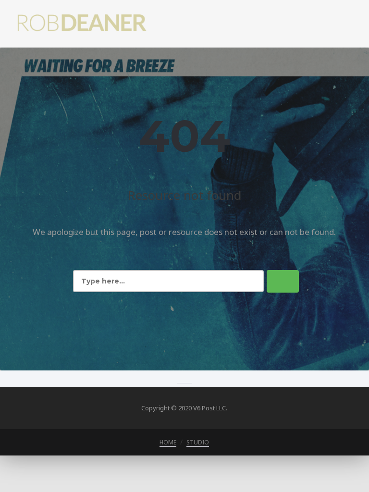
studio (197, 442)
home (168, 442)
